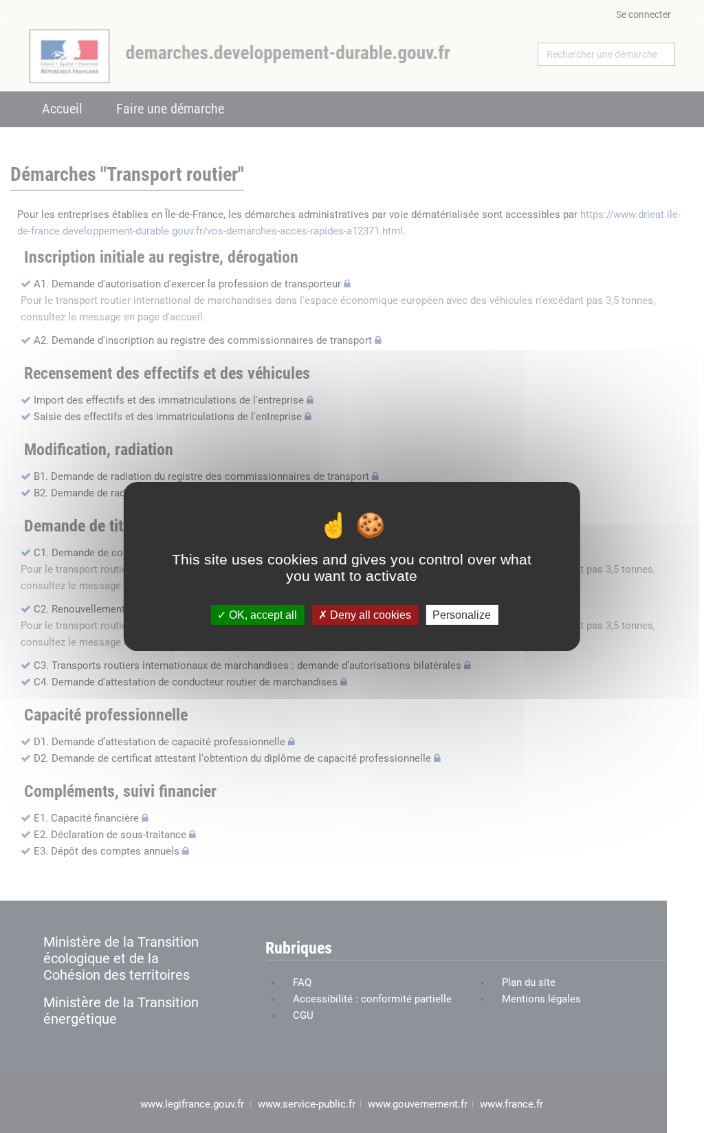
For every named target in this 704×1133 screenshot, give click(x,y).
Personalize (461, 615)
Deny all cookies (369, 615)
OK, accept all (261, 615)
